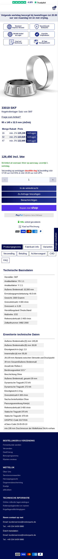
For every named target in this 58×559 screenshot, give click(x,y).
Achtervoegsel (38, 253)
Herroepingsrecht (10, 479)
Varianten (47, 247)
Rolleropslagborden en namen (16, 506)
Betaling (23, 253)
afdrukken (7, 490)
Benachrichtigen (29, 200)
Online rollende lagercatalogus (16, 502)
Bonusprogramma (10, 456)
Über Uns (7, 472)
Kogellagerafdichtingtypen (14, 509)
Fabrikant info (32, 247)
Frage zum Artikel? (11, 117)
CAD (52, 253)
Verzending (9, 253)
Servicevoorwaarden (12, 475)
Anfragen (31, 133)
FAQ (5, 260)
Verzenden (7, 449)
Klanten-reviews (10, 459)
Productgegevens (12, 247)
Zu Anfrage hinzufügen (29, 194)
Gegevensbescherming (13, 483)
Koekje (6, 486)
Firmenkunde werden (12, 445)
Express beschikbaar (32, 215)
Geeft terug (8, 452)
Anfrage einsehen (56, 239)
